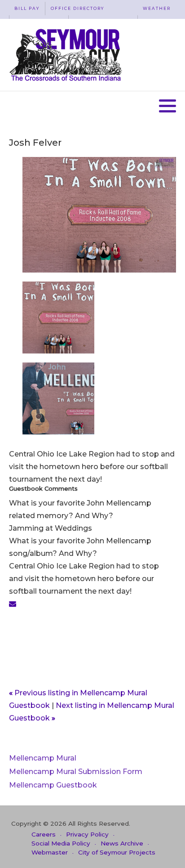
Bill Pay (27, 8)
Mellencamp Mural (42, 758)
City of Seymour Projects (116, 852)
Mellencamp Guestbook (53, 785)
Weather (157, 8)
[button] (167, 106)
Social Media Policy (60, 843)
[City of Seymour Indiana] (66, 55)
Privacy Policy (87, 834)
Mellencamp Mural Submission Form (75, 771)
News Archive (122, 843)
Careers (43, 834)
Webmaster (49, 852)
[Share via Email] (12, 604)
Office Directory (77, 8)
